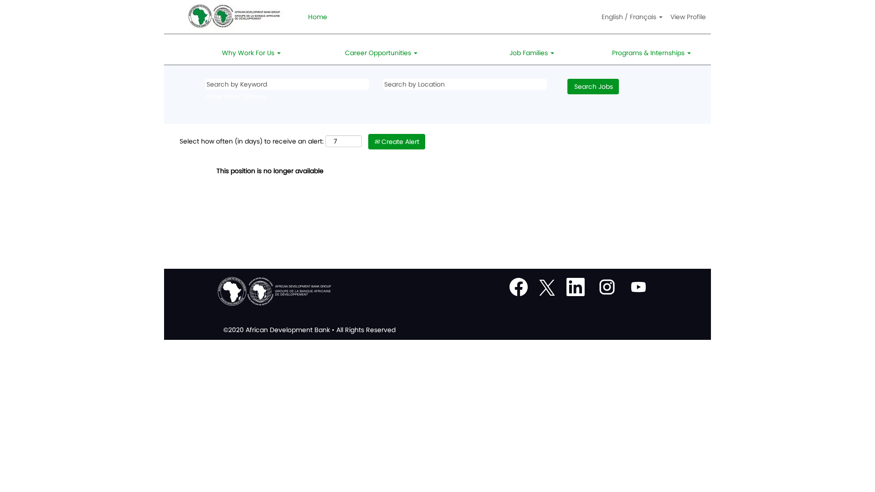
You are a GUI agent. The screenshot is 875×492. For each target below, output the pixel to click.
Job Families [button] (530, 52)
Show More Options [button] (236, 96)
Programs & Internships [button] (649, 52)
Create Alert (399, 141)
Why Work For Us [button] (249, 52)
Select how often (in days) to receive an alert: (252, 141)
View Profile (688, 16)
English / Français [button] (630, 16)
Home (317, 16)
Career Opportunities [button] (379, 52)
